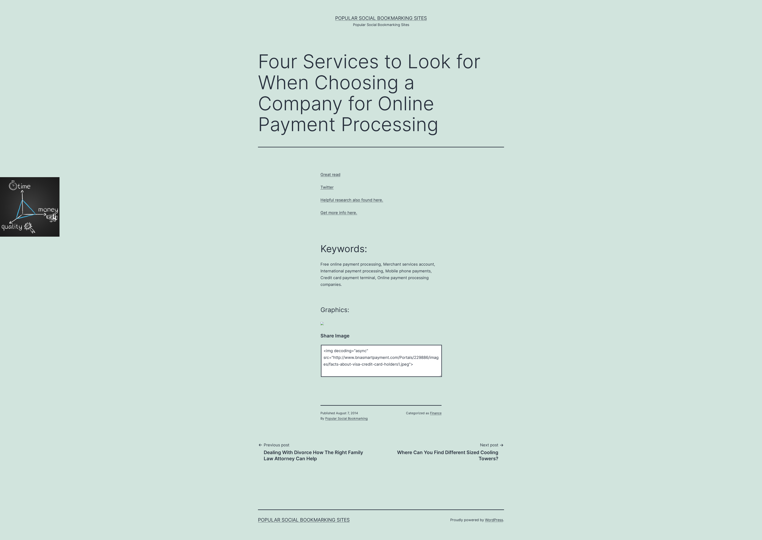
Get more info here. (338, 212)
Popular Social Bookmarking (346, 418)
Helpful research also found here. (351, 200)
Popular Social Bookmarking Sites (381, 18)
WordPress (494, 520)
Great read (330, 174)
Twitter (327, 187)
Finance (436, 413)
